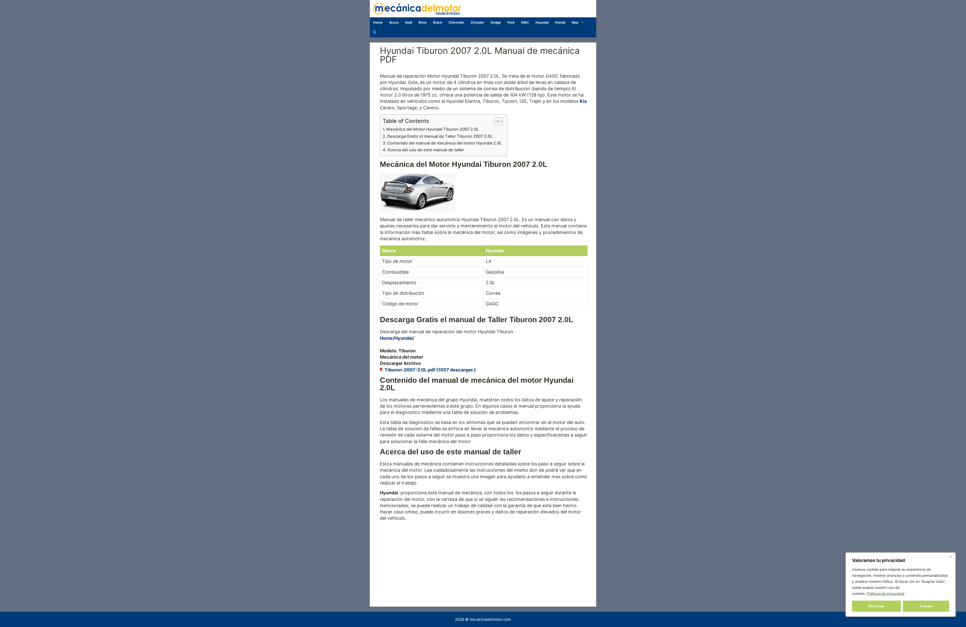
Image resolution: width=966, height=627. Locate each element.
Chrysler (477, 22)
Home (378, 22)
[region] (900, 584)
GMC (525, 22)
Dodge (496, 22)
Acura (393, 22)
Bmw (423, 22)
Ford (510, 22)
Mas (575, 22)
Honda (560, 22)
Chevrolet (456, 22)
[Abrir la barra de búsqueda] (375, 32)
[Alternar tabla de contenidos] (496, 121)
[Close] (951, 556)
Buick (437, 22)
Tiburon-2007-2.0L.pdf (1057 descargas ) (430, 369)
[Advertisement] (483, 559)
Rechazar (876, 606)
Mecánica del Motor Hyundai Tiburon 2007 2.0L (432, 129)
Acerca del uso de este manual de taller (425, 149)
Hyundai (542, 22)
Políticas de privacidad (885, 593)
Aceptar (926, 606)
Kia (583, 101)
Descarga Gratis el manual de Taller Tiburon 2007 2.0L (440, 136)
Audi (408, 22)
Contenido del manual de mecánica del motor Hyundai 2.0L (444, 143)
